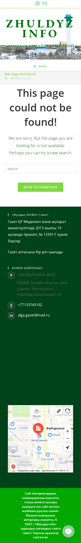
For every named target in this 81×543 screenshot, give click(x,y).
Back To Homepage (40, 187)
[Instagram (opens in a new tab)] (37, 3)
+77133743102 (30, 304)
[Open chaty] (68, 531)
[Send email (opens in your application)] (44, 3)
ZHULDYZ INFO (40, 28)
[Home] (5, 78)
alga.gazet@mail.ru (34, 315)
